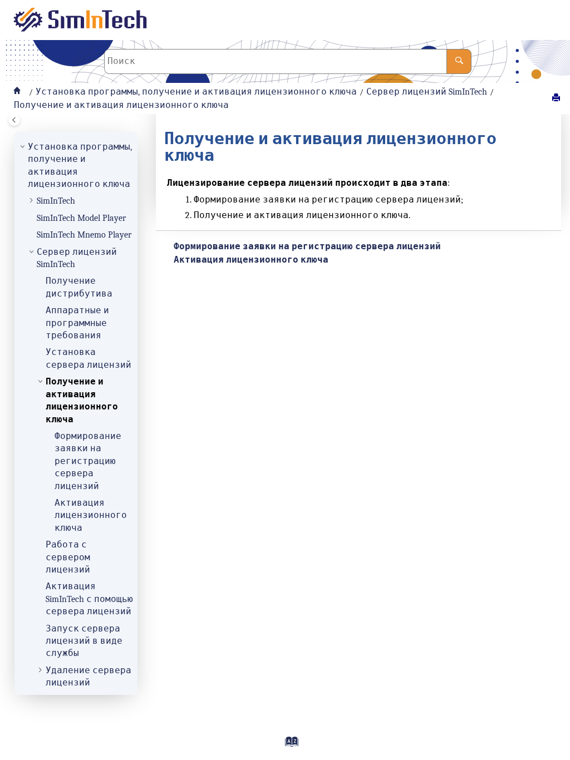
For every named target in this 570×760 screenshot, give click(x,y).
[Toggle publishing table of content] (14, 120)
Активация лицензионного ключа (91, 515)
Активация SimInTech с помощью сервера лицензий (89, 598)
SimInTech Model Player (81, 218)
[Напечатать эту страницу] (557, 98)
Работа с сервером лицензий (68, 557)
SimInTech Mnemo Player (84, 235)
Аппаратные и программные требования (77, 322)
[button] (23, 147)
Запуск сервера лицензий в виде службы (84, 641)
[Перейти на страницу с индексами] (287, 746)
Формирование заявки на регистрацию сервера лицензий (88, 461)
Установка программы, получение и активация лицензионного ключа (196, 92)
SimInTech (56, 201)
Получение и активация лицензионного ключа (121, 105)
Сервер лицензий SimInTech (426, 92)
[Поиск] (458, 61)
